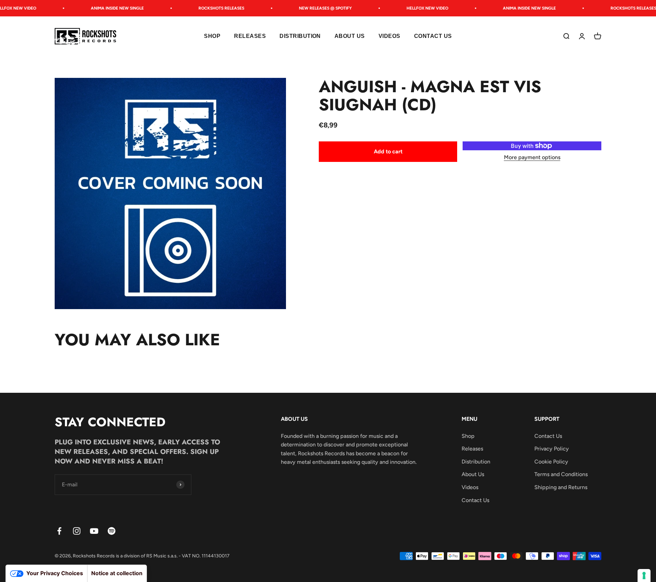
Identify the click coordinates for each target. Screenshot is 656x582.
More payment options (532, 157)
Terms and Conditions (561, 474)
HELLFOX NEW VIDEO (420, 8)
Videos (389, 36)
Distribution (300, 36)
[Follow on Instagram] (76, 531)
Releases (250, 36)
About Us (349, 36)
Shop (212, 36)
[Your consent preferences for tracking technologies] (644, 575)
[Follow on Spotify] (111, 531)
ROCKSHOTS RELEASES (214, 8)
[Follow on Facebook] (59, 531)
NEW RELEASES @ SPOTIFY (317, 8)
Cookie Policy (551, 461)
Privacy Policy (551, 448)
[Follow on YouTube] (94, 531)
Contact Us (433, 36)
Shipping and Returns (560, 487)
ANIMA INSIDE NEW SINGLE (109, 8)
